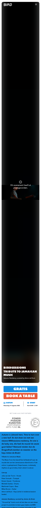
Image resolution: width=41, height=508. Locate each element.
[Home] (6, 4)
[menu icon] (36, 4)
